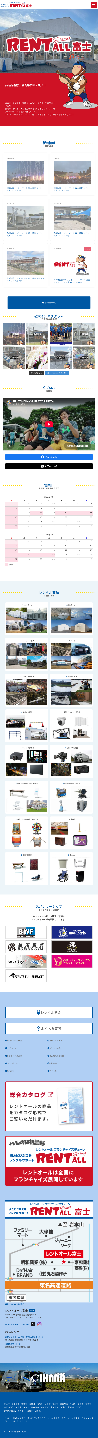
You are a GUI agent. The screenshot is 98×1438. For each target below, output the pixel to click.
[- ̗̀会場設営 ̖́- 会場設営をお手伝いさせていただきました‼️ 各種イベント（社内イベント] (14, 334)
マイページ (11, 1048)
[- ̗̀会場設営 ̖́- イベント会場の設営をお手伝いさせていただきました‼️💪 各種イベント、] (14, 358)
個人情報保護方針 (56, 1056)
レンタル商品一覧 (14, 1040)
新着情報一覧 (50, 302)
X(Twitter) (50, 466)
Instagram (39, 1324)
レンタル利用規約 (14, 1056)
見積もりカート (55, 1040)
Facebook (51, 457)
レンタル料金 (50, 1012)
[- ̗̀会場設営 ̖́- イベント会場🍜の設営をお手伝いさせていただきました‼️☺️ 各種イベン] (84, 334)
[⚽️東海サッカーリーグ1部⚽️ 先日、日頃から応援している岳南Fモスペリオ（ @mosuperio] (61, 334)
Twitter (33, 1324)
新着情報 (11, 1071)
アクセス (53, 1071)
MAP (32, 1310)
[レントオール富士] (49, 1377)
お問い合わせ (12, 1063)
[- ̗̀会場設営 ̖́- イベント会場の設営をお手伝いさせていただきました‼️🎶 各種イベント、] (61, 358)
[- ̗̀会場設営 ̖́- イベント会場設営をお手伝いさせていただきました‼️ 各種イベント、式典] (37, 334)
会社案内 (53, 1063)
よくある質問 (50, 1028)
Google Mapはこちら (15, 1304)
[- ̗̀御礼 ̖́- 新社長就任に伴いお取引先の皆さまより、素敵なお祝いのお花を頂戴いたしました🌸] (37, 358)
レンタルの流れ (55, 1048)
